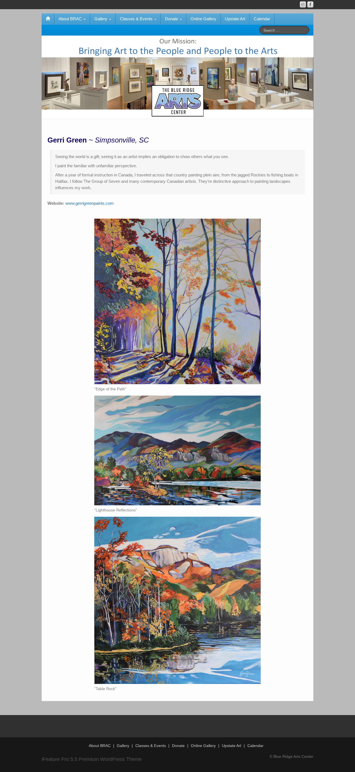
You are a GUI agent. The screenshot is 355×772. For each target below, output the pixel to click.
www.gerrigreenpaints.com (89, 203)
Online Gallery (203, 18)
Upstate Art (235, 18)
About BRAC (71, 18)
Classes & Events (137, 18)
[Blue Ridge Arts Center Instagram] (303, 4)
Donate (172, 18)
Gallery (101, 18)
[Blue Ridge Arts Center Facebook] (310, 4)
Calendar (262, 18)
